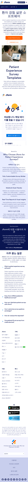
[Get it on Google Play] (14, 408)
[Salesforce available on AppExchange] (14, 418)
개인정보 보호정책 (14, 464)
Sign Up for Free (21, 2)
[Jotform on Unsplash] (25, 479)
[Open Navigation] (26, 2)
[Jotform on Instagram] (23, 479)
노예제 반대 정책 (14, 474)
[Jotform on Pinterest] (17, 479)
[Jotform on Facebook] (3, 479)
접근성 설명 (14, 471)
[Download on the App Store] (14, 413)
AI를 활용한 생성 (14, 42)
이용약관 (14, 460)
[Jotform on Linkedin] (8, 479)
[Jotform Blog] (14, 479)
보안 (14, 467)
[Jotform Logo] (5, 2)
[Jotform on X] (5, 479)
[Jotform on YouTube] (20, 479)
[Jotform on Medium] (11, 479)
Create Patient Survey (14, 38)
